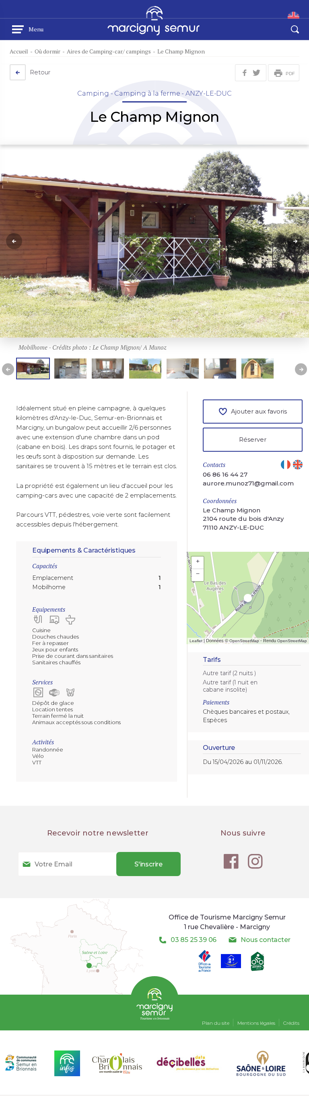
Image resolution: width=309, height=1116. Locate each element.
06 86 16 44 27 (225, 474)
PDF (290, 73)
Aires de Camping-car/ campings (109, 51)
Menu (36, 29)
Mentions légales (256, 1023)
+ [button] (198, 561)
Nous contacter (265, 940)
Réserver (252, 439)
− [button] (198, 573)
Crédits (291, 1023)
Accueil (19, 51)
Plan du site (215, 1023)
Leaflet (196, 641)
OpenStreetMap (244, 641)
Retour (40, 72)
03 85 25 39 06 (193, 940)
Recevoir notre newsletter (98, 833)
